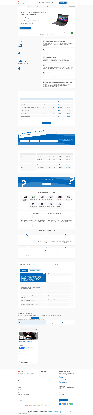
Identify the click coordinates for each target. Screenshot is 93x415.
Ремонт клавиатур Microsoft (43, 383)
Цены (35, 6)
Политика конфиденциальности (46, 408)
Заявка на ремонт (59, 6)
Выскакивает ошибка (40, 167)
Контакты (64, 6)
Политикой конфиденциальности (39, 319)
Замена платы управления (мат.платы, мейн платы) (30, 107)
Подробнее (46, 242)
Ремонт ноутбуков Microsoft (44, 377)
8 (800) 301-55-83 (62, 380)
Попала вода (39, 164)
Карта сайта (20, 400)
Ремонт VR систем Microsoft (43, 373)
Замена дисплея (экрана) (25, 116)
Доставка (45, 6)
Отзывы (41, 6)
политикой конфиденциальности (32, 142)
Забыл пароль (39, 159)
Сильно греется (39, 156)
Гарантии (48, 6)
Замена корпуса (24, 113)
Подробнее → (68, 156)
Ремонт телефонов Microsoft (44, 381)
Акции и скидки (53, 6)
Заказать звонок (46, 183)
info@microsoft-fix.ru (63, 382)
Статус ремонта (72, 6)
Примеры (19, 380)
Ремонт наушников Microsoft (44, 385)
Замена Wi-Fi (23, 104)
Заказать (68, 101)
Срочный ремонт (30, 6)
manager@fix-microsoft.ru (63, 384)
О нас (38, 6)
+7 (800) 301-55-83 (41, 2)
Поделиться (60, 404)
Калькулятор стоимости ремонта (23, 394)
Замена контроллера (25, 101)
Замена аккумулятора (25, 110)
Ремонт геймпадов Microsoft (44, 375)
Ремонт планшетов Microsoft (44, 379)
